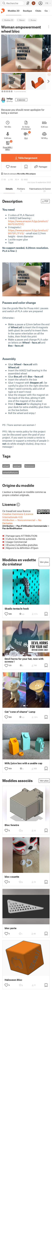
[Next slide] (48, 81)
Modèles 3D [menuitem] (13, 10)
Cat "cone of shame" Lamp (20, 711)
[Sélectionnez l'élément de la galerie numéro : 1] (21, 602)
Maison (22, 20)
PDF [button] (46, 201)
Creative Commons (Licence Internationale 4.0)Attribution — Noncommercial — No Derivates (25, 521)
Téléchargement (27, 157)
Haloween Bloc (13, 979)
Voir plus (44, 562)
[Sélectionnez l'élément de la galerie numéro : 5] (30, 602)
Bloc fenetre (12, 825)
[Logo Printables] (3, 10)
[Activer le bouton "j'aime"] (6, 614)
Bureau (33, 20)
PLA (26, 138)
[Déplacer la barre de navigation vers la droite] (49, 10)
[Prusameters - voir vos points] (33, 3)
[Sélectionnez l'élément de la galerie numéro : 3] (26, 602)
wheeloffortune (10, 472)
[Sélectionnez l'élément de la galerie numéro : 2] (23, 602)
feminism (29, 466)
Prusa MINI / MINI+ (8, 148)
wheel (6, 466)
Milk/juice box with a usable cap (23, 763)
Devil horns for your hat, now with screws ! (24, 660)
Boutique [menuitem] (27, 10)
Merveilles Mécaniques (26, 174)
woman (17, 466)
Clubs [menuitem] (38, 10)
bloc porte (10, 928)
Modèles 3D (8, 20)
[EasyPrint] (28, 3)
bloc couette (12, 876)
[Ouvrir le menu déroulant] (48, 26)
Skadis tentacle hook (17, 608)
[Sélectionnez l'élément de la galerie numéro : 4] (28, 602)
